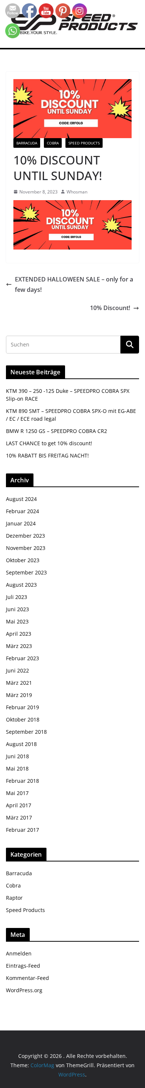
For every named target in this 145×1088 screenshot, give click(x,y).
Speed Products (84, 143)
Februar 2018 (22, 780)
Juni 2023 (17, 609)
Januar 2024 (21, 523)
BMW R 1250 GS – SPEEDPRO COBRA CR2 (56, 430)
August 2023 (21, 584)
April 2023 (18, 633)
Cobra (53, 143)
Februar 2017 (22, 829)
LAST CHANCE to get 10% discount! (49, 443)
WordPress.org (24, 990)
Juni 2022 (17, 670)
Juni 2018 (17, 756)
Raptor (14, 897)
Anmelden (19, 953)
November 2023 (25, 547)
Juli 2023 (16, 596)
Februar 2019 (22, 707)
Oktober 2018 (22, 719)
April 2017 (18, 805)
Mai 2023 (17, 621)
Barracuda (26, 143)
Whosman (77, 192)
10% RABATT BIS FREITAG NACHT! (47, 455)
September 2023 (26, 572)
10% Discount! (110, 308)
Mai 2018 (17, 768)
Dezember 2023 (25, 535)
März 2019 (19, 694)
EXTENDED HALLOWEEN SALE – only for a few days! (74, 284)
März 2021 (19, 682)
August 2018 (21, 743)
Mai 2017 (17, 793)
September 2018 (26, 731)
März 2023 (19, 645)
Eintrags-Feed (23, 965)
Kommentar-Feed (27, 977)
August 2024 (21, 498)
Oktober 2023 (22, 560)
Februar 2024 (22, 511)
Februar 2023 (22, 658)
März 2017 (19, 817)
